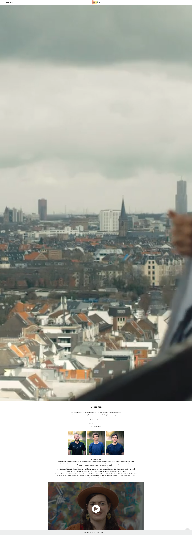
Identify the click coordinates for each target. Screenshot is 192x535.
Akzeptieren (104, 532)
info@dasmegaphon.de (96, 424)
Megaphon (9, 2)
